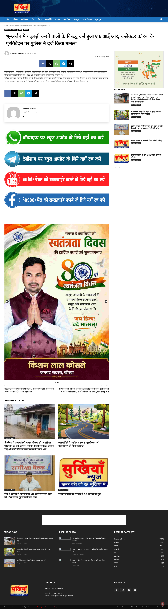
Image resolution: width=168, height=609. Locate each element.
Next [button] (106, 301)
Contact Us (160, 607)
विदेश (40, 19)
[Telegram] (63, 63)
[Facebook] (42, 63)
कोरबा (15, 19)
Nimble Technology (51, 607)
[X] (49, 63)
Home (6, 25)
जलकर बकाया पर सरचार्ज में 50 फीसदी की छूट (79, 494)
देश (33, 19)
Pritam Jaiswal (18, 53)
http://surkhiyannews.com (30, 112)
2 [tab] (58, 382)
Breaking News (15, 25)
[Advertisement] (84, 520)
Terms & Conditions (148, 607)
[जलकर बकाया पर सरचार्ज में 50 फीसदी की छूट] (83, 473)
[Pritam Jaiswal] (7, 53)
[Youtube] (135, 590)
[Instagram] (122, 590)
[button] (161, 20)
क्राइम (98, 19)
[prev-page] (115, 167)
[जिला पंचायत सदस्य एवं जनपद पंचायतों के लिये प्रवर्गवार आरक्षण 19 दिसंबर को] (65, 552)
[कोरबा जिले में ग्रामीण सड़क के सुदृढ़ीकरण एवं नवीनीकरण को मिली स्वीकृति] (83, 421)
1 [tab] (55, 382)
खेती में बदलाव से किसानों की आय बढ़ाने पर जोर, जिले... (32, 560)
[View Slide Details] (56, 137)
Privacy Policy (135, 607)
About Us (117, 607)
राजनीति (48, 19)
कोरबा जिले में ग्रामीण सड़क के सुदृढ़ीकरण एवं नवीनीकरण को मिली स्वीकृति (78, 444)
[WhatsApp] (56, 63)
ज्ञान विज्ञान (87, 19)
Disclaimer (125, 607)
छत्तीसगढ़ (25, 19)
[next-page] (119, 167)
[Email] (70, 63)
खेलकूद (77, 19)
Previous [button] (7, 301)
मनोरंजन (67, 19)
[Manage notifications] (162, 604)
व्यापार (57, 19)
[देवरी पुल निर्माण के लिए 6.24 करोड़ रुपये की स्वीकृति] (121, 158)
